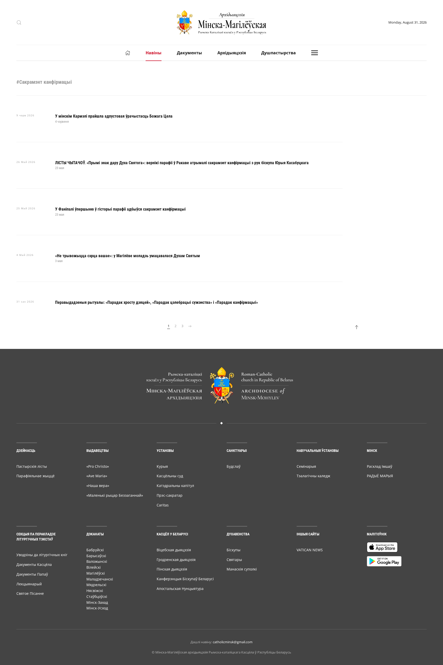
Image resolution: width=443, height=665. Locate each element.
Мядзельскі (96, 584)
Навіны (154, 53)
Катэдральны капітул (175, 485)
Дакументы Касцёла (34, 564)
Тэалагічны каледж (313, 475)
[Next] (190, 326)
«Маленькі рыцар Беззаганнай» (114, 495)
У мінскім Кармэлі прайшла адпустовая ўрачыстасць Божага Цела (114, 116)
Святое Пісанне (30, 593)
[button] (19, 22)
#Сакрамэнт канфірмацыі (44, 82)
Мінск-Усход (97, 608)
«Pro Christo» (97, 466)
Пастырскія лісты (31, 466)
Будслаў (233, 466)
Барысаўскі (96, 555)
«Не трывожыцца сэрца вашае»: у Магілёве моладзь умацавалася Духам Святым (127, 255)
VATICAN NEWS (310, 549)
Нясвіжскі (94, 590)
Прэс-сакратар (170, 495)
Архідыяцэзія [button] (231, 53)
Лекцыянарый (29, 583)
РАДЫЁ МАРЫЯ (380, 475)
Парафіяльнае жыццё (35, 475)
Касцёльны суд (170, 475)
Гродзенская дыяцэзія (176, 559)
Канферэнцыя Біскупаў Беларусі (185, 578)
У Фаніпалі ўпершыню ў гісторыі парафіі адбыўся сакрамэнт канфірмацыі (120, 209)
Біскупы (233, 549)
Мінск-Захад (97, 602)
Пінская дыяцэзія (172, 569)
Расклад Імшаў (379, 466)
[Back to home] (221, 22)
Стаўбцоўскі (96, 596)
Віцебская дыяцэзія (174, 549)
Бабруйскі (95, 549)
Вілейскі (93, 567)
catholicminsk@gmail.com (233, 642)
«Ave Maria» (96, 475)
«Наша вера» (97, 485)
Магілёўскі (95, 573)
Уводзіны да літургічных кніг (41, 554)
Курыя (162, 466)
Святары (234, 559)
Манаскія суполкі (242, 569)
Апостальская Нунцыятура (180, 588)
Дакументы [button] (189, 53)
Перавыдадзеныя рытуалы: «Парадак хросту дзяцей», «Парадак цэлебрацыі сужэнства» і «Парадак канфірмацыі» (156, 302)
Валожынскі (96, 561)
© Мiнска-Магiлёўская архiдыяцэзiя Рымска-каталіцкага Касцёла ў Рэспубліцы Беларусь (221, 652)
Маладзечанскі (99, 579)
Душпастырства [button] (278, 53)
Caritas (163, 505)
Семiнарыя (306, 466)
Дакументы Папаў (32, 574)
